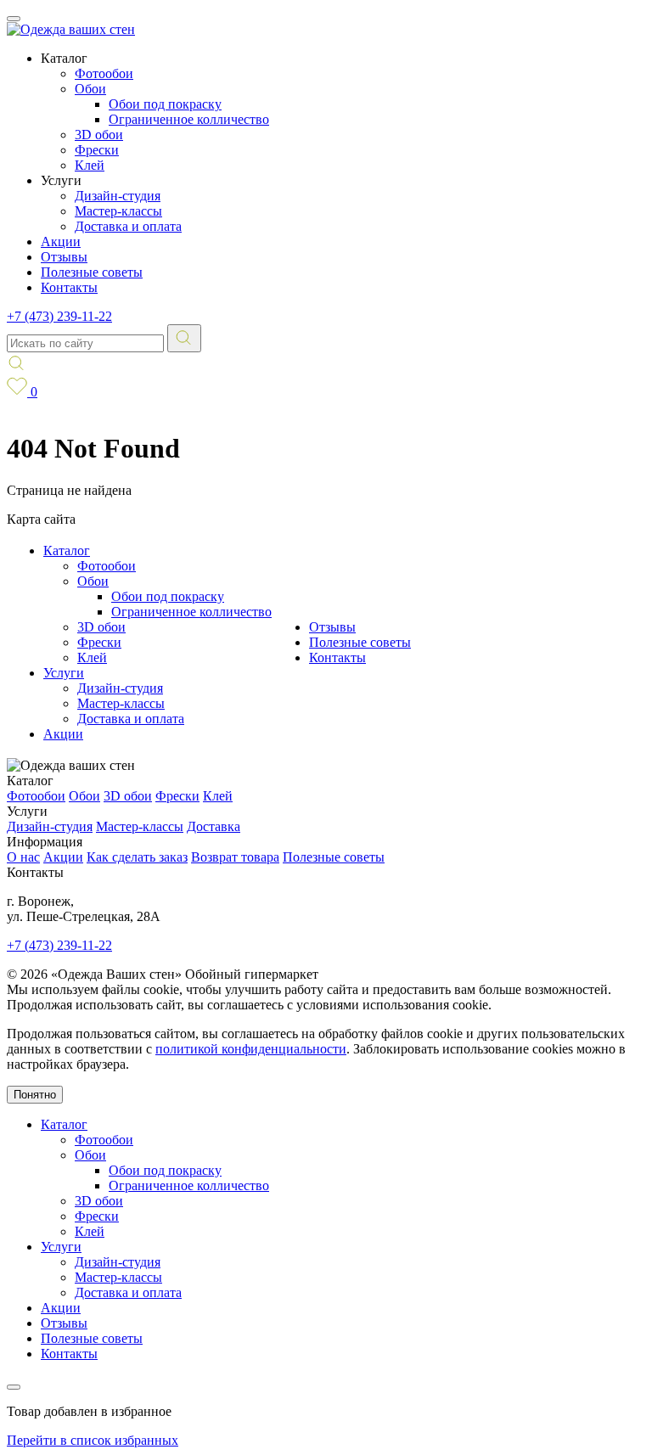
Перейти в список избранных (92, 1440)
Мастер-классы (118, 211)
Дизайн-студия (117, 195)
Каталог (66, 550)
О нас (23, 857)
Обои (90, 88)
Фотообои (104, 73)
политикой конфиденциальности (250, 1049)
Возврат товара (235, 857)
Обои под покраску (165, 104)
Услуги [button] (61, 180)
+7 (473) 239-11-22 (59, 316)
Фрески (97, 150)
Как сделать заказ (137, 857)
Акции (61, 241)
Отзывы (64, 257)
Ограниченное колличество (189, 119)
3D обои (99, 134)
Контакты (69, 287)
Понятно (35, 1094)
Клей (89, 165)
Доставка (213, 826)
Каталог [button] (64, 58)
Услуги (63, 673)
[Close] (13, 1387)
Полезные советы (92, 272)
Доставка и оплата (128, 226)
